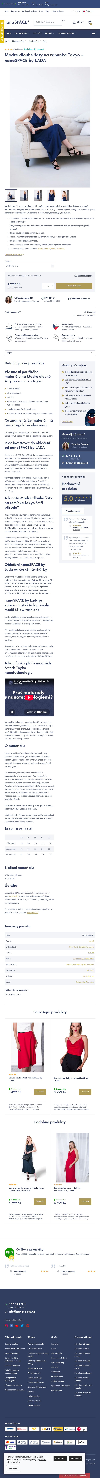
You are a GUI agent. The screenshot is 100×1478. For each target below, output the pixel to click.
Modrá (91, 941)
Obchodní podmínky (12, 1365)
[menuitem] (9, 33)
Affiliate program (57, 1381)
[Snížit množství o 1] (44, 286)
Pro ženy (90, 970)
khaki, (54, 249)
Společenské (89, 964)
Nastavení (13, 1468)
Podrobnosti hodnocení (34, 49)
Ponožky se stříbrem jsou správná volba (75, 412)
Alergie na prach (34, 1373)
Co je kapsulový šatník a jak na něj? (78, 381)
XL (93, 976)
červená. (61, 249)
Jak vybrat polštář (82, 1349)
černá (40, 249)
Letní (74, 964)
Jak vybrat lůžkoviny (82, 1344)
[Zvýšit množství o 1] (52, 286)
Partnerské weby (57, 1363)
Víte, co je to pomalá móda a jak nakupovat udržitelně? (78, 389)
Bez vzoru (90, 982)
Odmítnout (60, 1458)
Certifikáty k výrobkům (29, 11)
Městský (79, 964)
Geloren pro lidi (34, 1396)
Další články (67, 422)
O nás (41, 11)
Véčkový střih (88, 959)
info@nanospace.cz (81, 299)
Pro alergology (57, 1376)
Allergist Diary (56, 1390)
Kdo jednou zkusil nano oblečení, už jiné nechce (78, 373)
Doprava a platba (11, 1344)
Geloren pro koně (34, 1401)
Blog (47, 11)
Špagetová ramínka (86, 947)
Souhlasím (76, 1458)
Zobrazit (39, 1092)
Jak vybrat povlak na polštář (82, 1354)
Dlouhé (91, 953)
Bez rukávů (73, 947)
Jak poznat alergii (35, 1378)
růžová (47, 249)
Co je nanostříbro (35, 1349)
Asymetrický (78, 959)
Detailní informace (13, 254)
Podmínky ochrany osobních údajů (12, 1371)
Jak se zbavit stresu (36, 1382)
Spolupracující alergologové (10, 1379)
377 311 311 (50, 298)
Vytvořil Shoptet (88, 1464)
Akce (6, 11)
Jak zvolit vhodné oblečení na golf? (77, 405)
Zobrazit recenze (82, 1254)
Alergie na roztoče (35, 1368)
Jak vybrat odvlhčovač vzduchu (83, 1386)
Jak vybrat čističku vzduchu (82, 1379)
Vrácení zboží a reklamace (15, 1349)
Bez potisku (80, 982)
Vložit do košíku (74, 286)
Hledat (64, 21)
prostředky (13, 896)
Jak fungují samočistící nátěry (37, 1362)
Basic (69, 964)
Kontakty (55, 1344)
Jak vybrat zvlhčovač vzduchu (83, 1394)
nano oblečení (32, 912)
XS (84, 976)
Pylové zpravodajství (36, 1344)
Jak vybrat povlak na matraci (82, 1367)
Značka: (13, 312)
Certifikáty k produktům (37, 1387)
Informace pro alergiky (13, 1385)
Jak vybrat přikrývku (82, 1361)
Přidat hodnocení (73, 511)
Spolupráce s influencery (60, 1386)
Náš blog (54, 1367)
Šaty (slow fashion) (14, 994)
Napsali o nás (15, 11)
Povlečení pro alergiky (83, 1373)
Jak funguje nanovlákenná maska (38, 1354)
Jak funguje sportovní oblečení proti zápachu (78, 397)
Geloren (31, 1392)
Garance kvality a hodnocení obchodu (12, 1359)
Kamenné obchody (12, 1353)
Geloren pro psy (34, 1405)
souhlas (42, 1459)
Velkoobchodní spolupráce (15, 1390)
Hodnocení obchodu (57, 11)
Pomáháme (55, 1372)
